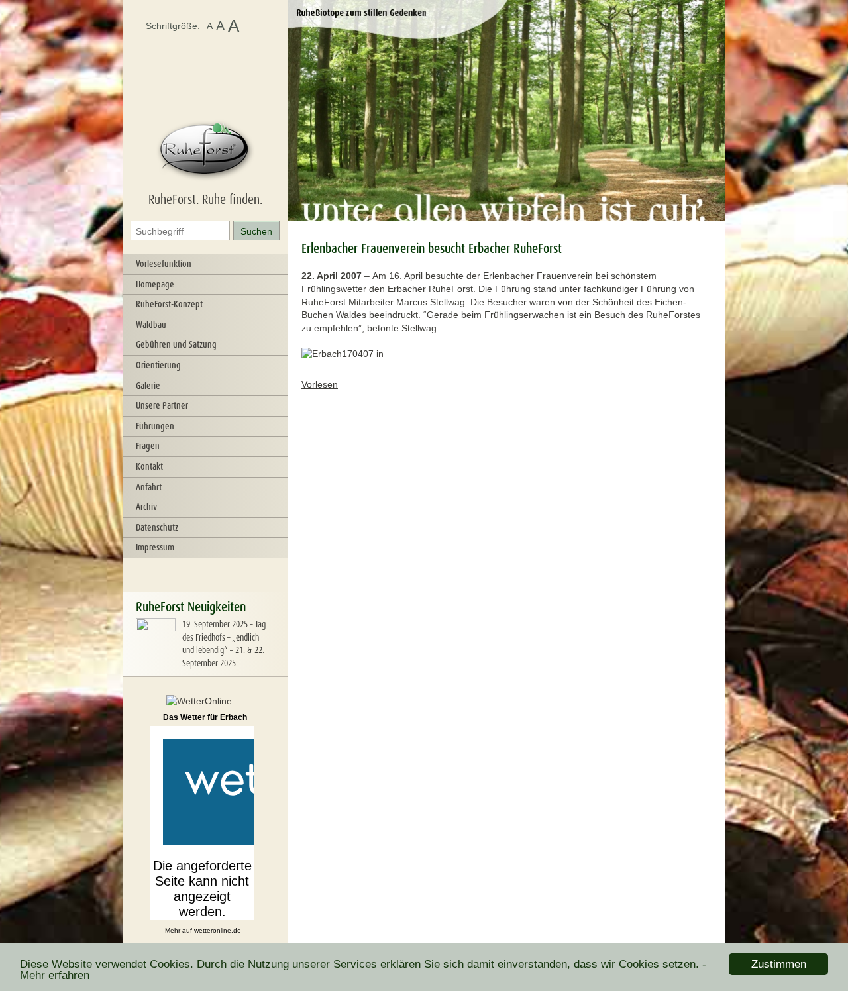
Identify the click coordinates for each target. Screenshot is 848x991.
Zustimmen (778, 964)
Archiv (146, 507)
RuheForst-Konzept (169, 304)
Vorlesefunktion (163, 264)
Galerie (148, 385)
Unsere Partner (162, 405)
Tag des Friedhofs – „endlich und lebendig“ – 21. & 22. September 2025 (224, 643)
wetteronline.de (217, 930)
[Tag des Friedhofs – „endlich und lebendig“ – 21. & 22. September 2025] (156, 654)
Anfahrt (149, 487)
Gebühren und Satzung (176, 344)
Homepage (155, 284)
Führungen (155, 426)
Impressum (155, 547)
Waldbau (151, 325)
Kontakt (149, 466)
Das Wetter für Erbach (205, 717)
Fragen (148, 446)
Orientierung (158, 365)
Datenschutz (157, 527)
